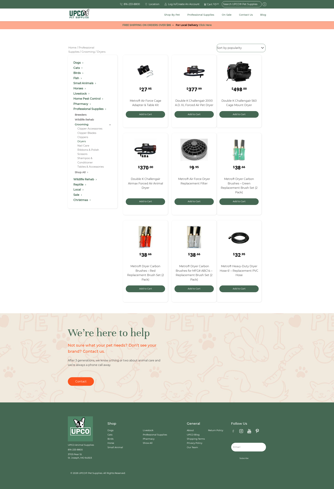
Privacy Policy (194, 443)
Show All (148, 443)
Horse (111, 443)
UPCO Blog (193, 434)
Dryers (81, 141)
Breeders (81, 114)
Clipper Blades (86, 133)
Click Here (205, 25)
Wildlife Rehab (84, 119)
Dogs (110, 430)
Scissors (82, 154)
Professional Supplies (200, 14)
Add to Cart (145, 114)
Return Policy (215, 430)
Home (72, 47)
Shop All (80, 172)
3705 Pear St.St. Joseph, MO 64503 (80, 456)
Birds (110, 439)
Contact (81, 381)
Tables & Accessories (90, 166)
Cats (110, 434)
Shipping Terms (196, 439)
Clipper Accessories (89, 128)
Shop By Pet (172, 14)
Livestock (148, 430)
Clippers (82, 137)
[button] (209, 4)
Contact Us (246, 14)
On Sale (227, 14)
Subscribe (244, 458)
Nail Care (83, 145)
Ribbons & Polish (88, 149)
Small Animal (115, 447)
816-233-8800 (75, 449)
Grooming (88, 51)
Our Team (192, 447)
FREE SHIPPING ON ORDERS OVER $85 (146, 25)
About (190, 430)
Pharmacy (148, 439)
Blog (263, 14)
